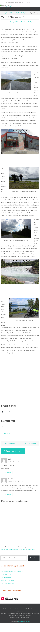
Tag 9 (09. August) (9, 442)
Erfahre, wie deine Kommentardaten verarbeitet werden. (18, 548)
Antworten (8, 471)
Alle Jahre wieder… (6, 576)
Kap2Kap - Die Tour (9, 13)
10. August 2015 (14, 21)
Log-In (28, 2)
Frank (5, 21)
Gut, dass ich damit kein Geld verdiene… (12, 570)
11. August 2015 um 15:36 (15, 460)
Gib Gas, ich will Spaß (7, 579)
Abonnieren (33, 557)
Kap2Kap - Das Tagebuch (22, 13)
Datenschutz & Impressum (14, 2)
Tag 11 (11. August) (30, 442)
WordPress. (27, 620)
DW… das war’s (6, 573)
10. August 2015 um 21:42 (15, 480)
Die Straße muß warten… (8, 582)
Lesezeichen (6, 432)
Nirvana (20, 620)
